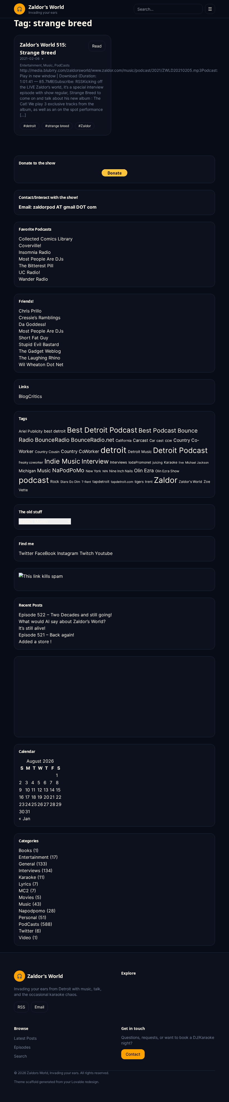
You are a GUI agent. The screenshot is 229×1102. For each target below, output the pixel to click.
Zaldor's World (190, 482)
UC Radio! (29, 272)
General (27, 864)
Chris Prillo (30, 311)
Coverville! (30, 245)
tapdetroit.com (122, 482)
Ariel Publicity (30, 431)
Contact (133, 1054)
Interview (95, 461)
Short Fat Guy (33, 337)
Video (25, 937)
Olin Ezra (144, 470)
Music (48, 65)
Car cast (156, 440)
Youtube (104, 553)
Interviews (118, 462)
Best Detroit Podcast (102, 430)
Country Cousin (47, 452)
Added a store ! (35, 641)
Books (25, 850)
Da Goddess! (32, 324)
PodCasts (62, 65)
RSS (21, 1007)
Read (97, 46)
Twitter (26, 553)
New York (93, 471)
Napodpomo (32, 910)
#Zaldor (84, 126)
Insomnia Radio (35, 252)
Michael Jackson (197, 462)
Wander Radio (33, 279)
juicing (157, 462)
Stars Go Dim (70, 482)
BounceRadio (52, 439)
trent (148, 482)
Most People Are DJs (41, 259)
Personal (28, 917)
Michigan (27, 470)
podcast (34, 480)
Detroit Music (140, 451)
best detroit (55, 431)
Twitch (87, 553)
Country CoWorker (80, 451)
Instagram (67, 553)
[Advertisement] (60, 696)
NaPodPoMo (68, 470)
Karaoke (170, 462)
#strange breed (57, 126)
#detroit (29, 126)
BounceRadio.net (92, 439)
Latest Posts (25, 1038)
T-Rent (86, 482)
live (181, 462)
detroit (114, 450)
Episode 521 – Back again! (46, 635)
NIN (105, 471)
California (124, 440)
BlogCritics (30, 396)
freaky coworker (31, 462)
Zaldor (165, 480)
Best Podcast (157, 430)
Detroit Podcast (180, 450)
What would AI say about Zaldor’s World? (62, 621)
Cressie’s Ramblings (39, 317)
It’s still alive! (32, 628)
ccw (168, 440)
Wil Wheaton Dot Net (41, 364)
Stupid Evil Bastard (39, 344)
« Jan (24, 818)
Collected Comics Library (46, 239)
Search (20, 1056)
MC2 (24, 890)
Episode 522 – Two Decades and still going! (65, 614)
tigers (139, 482)
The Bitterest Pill (36, 265)
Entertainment (31, 65)
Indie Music (62, 461)
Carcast (140, 440)
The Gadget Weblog (40, 351)
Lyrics (25, 884)
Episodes (22, 1047)
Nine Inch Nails (121, 471)
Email (39, 1007)
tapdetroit (100, 482)
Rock (54, 481)
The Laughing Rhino (39, 358)
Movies (26, 897)
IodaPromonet (139, 462)
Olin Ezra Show (167, 471)
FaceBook (45, 553)
